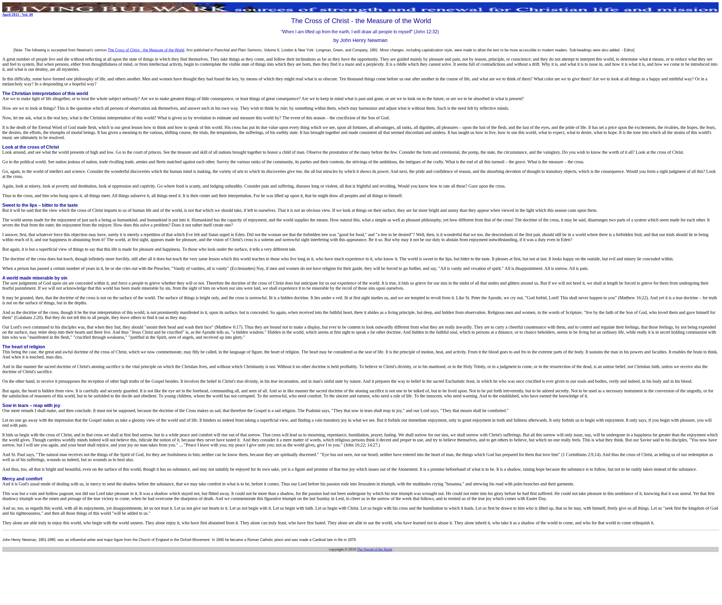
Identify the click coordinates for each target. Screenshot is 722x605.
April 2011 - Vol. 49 (17, 14)
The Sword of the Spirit (374, 549)
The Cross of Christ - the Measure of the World (146, 50)
